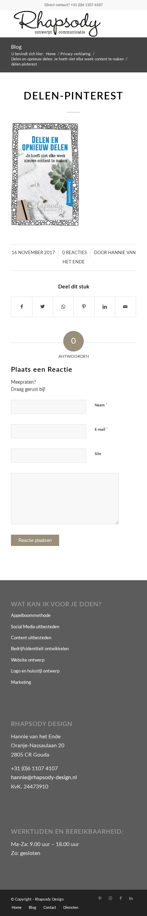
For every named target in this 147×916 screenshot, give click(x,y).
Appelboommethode (31, 616)
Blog (16, 47)
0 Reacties (74, 253)
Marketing (21, 682)
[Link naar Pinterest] (100, 898)
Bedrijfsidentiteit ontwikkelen (40, 649)
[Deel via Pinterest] (84, 307)
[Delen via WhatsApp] (63, 307)
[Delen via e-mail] (125, 307)
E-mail (101, 429)
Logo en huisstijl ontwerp (35, 671)
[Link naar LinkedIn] (131, 898)
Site (98, 454)
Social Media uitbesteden (35, 627)
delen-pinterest (73, 96)
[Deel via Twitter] (42, 307)
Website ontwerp (27, 660)
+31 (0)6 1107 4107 (87, 5)
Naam (101, 405)
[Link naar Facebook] (121, 898)
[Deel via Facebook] (21, 307)
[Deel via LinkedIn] (105, 307)
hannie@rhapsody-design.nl (44, 777)
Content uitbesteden (31, 638)
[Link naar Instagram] (110, 898)
